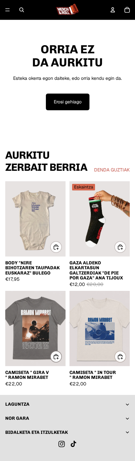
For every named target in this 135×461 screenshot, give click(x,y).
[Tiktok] (73, 444)
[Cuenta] (113, 10)
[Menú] (7, 9)
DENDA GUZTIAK (112, 170)
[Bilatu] (21, 10)
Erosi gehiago (68, 102)
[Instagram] (62, 444)
